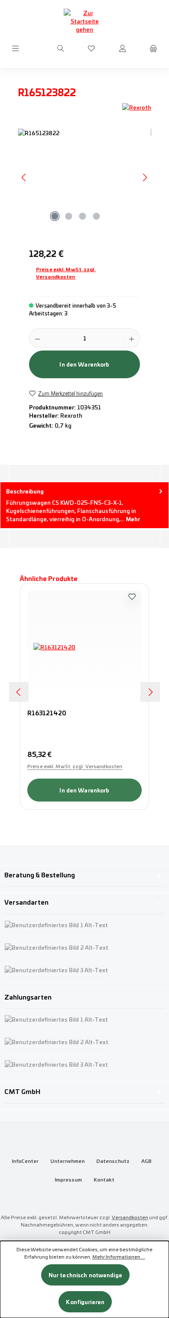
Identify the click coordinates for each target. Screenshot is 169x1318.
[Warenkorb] (153, 48)
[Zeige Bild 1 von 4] (54, 216)
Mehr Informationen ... (118, 1256)
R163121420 (46, 713)
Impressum (68, 1179)
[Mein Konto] (122, 48)
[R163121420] (84, 647)
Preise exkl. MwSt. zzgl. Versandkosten (66, 273)
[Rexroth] (136, 107)
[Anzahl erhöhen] (132, 338)
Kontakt (104, 1179)
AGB (146, 1160)
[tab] (84, 505)
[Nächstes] (144, 177)
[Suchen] (60, 48)
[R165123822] (84, 177)
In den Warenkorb (84, 364)
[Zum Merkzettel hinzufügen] (132, 595)
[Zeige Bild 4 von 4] (96, 216)
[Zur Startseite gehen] (84, 21)
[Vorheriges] (24, 177)
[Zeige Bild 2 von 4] (68, 216)
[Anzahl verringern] (37, 338)
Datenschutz (113, 1160)
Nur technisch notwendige (85, 1275)
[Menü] (15, 48)
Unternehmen (67, 1160)
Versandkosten (130, 1217)
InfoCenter (25, 1160)
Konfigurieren (85, 1302)
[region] (84, 177)
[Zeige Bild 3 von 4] (82, 216)
